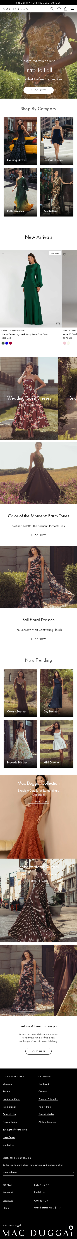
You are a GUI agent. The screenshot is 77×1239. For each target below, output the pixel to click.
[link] (3, 343)
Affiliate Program (47, 1122)
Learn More (38, 1051)
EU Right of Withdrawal (15, 1129)
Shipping (7, 1084)
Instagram (8, 1200)
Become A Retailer (48, 1099)
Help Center (9, 1137)
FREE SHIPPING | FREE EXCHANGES (38, 2)
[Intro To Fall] (38, 55)
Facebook (8, 1192)
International (9, 1106)
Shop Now (38, 535)
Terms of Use (9, 1114)
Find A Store (44, 1106)
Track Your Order (11, 1099)
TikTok (6, 1208)
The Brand (43, 1084)
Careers (42, 1091)
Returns (6, 1091)
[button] (65, 8)
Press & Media (46, 1114)
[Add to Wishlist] (3, 254)
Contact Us (8, 1145)
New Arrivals (38, 237)
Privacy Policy (10, 1122)
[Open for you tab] (71, 1227)
